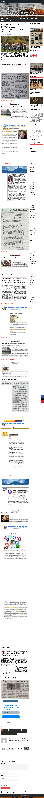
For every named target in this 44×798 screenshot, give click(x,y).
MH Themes (29, 795)
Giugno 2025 (32, 182)
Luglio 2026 (32, 163)
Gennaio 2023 (32, 226)
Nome (2, 771)
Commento (3, 763)
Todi (10, 734)
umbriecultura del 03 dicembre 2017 (8, 416)
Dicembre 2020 (32, 259)
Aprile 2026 (32, 169)
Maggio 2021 (32, 255)
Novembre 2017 (33, 286)
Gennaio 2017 (32, 292)
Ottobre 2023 (32, 215)
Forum (9, 20)
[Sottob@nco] (22, 16)
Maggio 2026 (32, 167)
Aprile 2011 (32, 299)
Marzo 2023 (32, 222)
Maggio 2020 (32, 265)
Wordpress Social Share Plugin (16, 797)
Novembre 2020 (33, 261)
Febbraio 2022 (32, 245)
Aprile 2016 (32, 297)
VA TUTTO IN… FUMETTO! (35, 127)
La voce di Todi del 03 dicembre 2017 (8, 475)
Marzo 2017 (32, 290)
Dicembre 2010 (32, 301)
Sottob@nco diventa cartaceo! (35, 24)
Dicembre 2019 (32, 272)
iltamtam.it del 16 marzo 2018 (7, 337)
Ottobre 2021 (32, 253)
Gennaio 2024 (32, 209)
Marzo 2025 (32, 188)
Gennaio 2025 (32, 192)
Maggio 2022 (32, 240)
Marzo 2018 (32, 282)
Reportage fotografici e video (23, 18)
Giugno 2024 (32, 200)
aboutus (6, 729)
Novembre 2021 (33, 251)
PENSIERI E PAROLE (34, 76)
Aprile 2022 (32, 242)
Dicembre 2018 (32, 276)
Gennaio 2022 (32, 247)
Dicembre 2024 (32, 194)
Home (2, 18)
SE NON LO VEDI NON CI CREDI (35, 93)
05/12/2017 (5, 34)
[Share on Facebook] (2, 60)
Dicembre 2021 (32, 249)
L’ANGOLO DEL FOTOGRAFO (36, 60)
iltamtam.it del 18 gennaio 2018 (7, 508)
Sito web (2, 778)
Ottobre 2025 (32, 180)
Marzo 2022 (32, 244)
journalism (15, 731)
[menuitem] (1, 1)
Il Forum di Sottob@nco (34, 151)
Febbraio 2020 (32, 269)
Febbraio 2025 (32, 190)
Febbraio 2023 (32, 224)
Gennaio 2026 (32, 175)
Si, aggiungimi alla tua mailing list (8, 785)
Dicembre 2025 (32, 177)
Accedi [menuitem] (4, 1)
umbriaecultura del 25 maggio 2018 (8, 120)
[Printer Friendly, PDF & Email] (25, 64)
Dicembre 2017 (32, 284)
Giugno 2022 (32, 238)
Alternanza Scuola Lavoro (15, 729)
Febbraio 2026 (32, 173)
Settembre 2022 (33, 234)
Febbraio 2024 (32, 207)
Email (2, 775)
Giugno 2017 (32, 288)
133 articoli (24, 738)
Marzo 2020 (32, 267)
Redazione (10, 34)
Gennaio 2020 (32, 270)
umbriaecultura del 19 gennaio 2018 (8, 524)
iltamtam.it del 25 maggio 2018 (7, 100)
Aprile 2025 (32, 186)
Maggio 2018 (32, 280)
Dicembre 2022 (32, 228)
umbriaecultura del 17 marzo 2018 (8, 303)
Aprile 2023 (32, 221)
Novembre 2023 (33, 213)
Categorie (12, 18)
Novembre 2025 (33, 178)
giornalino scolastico (6, 731)
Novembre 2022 (33, 230)
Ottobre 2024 (32, 198)
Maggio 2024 (32, 201)
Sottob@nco (4, 734)
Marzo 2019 (32, 274)
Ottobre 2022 (32, 232)
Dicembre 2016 (32, 293)
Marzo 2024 (32, 205)
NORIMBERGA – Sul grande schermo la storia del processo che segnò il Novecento (36, 105)
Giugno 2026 (32, 165)
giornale (24, 729)
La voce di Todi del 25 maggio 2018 (8, 163)
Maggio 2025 (32, 184)
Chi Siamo (6, 18)
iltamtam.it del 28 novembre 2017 (8, 359)
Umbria (14, 734)
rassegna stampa (23, 731)
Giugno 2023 (32, 217)
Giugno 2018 (32, 278)
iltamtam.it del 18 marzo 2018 (7, 251)
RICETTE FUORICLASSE (35, 109)
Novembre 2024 (33, 196)
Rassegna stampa (34, 18)
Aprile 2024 (32, 203)
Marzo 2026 (32, 171)
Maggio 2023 (32, 219)
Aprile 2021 (32, 257)
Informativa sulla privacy (10, 721)
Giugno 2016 (32, 295)
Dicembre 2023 (32, 211)
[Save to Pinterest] (8, 60)
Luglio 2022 (32, 236)
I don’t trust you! (33, 89)
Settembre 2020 (33, 263)
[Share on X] (5, 60)
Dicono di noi (3, 20)
